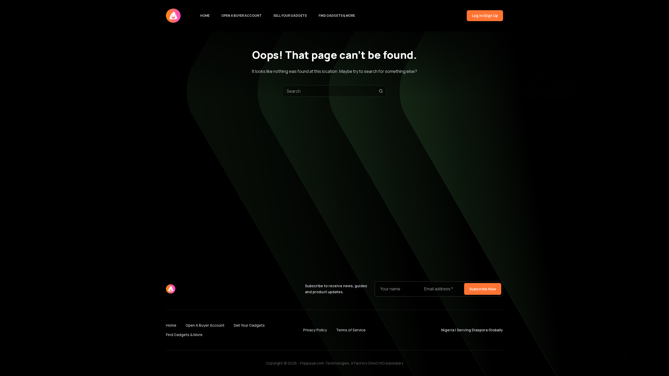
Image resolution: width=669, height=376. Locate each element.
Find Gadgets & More (337, 15)
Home (205, 15)
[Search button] (381, 91)
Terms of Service (351, 329)
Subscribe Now (482, 288)
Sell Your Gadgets (290, 15)
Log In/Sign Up (485, 15)
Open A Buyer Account (241, 15)
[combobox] (329, 91)
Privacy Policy (315, 329)
